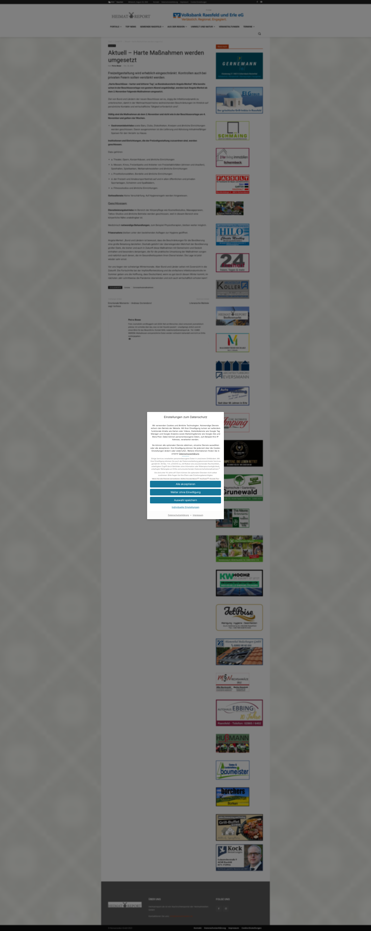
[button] (185, 484)
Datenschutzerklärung (189, 454)
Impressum (198, 515)
